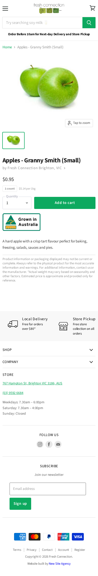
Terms (17, 550)
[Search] (89, 22)
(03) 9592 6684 (13, 392)
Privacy (32, 550)
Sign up (20, 503)
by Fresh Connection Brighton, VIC (33, 168)
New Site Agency (60, 563)
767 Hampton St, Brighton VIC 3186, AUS (32, 383)
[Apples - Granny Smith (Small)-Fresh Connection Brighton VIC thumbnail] (13, 140)
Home (7, 47)
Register (79, 550)
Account (63, 550)
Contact (47, 550)
